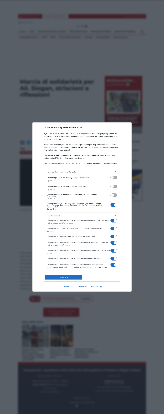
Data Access (82, 286)
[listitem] (82, 171)
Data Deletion (67, 286)
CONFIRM (63, 277)
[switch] (113, 177)
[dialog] (82, 207)
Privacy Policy (96, 286)
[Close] (126, 127)
